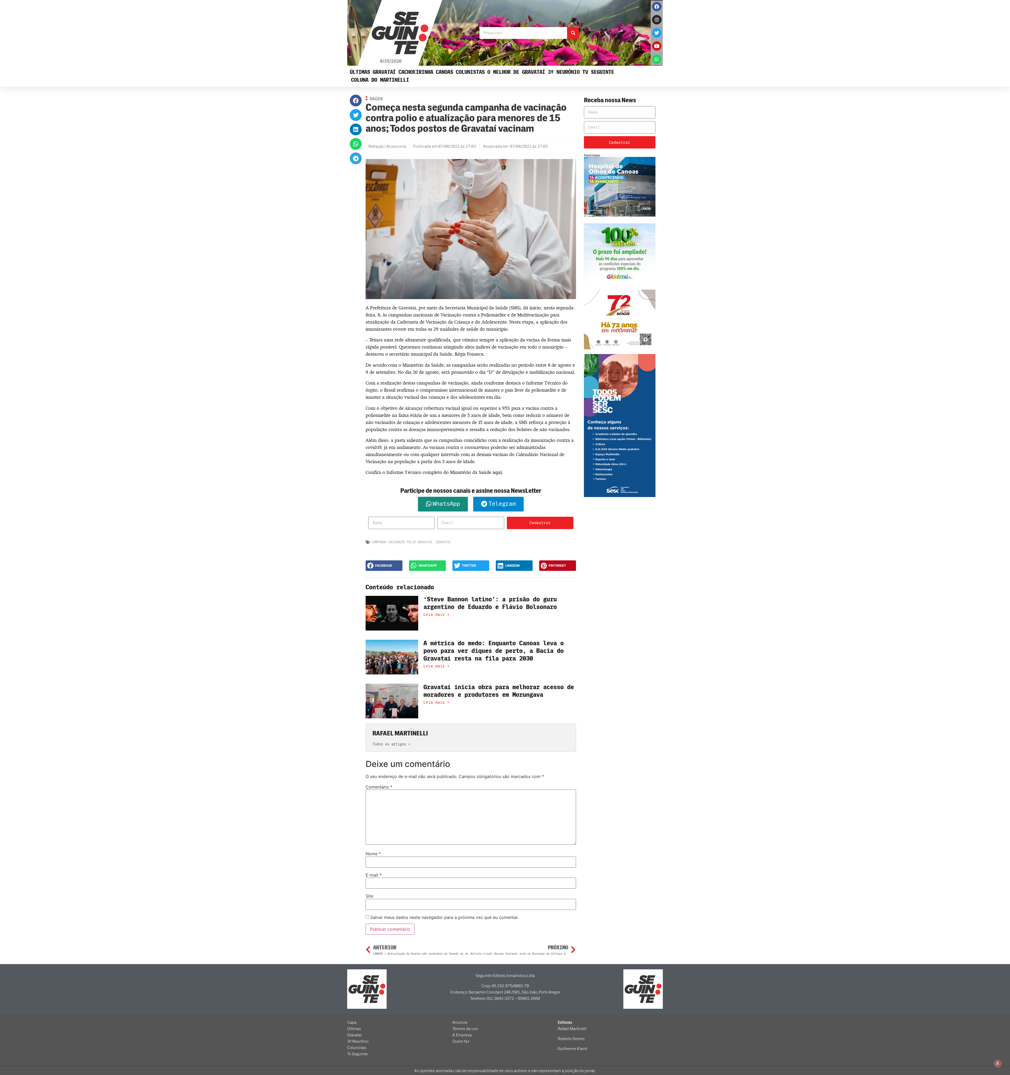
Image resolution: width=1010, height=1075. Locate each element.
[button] (356, 100)
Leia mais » (436, 614)
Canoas (444, 72)
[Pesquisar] (573, 33)
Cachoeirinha (415, 72)
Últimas (360, 72)
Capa (351, 1022)
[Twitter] (656, 33)
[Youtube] (656, 46)
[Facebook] (656, 6)
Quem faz (460, 1041)
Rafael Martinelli (572, 1028)
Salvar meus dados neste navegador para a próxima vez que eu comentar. (444, 917)
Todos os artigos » (391, 744)
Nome (373, 854)
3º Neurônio (564, 72)
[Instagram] (656, 19)
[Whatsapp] (656, 59)
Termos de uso (465, 1028)
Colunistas (470, 72)
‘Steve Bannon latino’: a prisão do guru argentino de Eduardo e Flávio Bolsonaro (490, 603)
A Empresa (462, 1035)
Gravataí (384, 72)
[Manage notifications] (997, 1063)
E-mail (374, 875)
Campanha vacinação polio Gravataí (402, 542)
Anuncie (459, 1022)
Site (369, 896)
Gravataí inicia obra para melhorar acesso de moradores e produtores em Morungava (498, 691)
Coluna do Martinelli (380, 80)
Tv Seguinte (598, 72)
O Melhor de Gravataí (516, 72)
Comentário (379, 787)
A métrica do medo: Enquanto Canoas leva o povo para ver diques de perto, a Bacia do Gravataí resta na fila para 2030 (493, 651)
